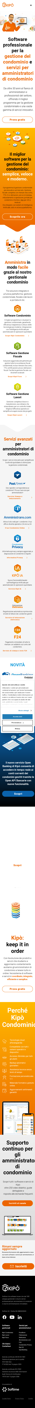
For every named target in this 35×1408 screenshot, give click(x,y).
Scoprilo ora (17, 216)
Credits (30, 1398)
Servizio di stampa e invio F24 (15, 651)
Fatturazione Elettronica (23, 1336)
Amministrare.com (25, 1340)
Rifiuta (17, 728)
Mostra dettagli (23, 710)
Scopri (18, 793)
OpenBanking (23, 1350)
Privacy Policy (19, 1398)
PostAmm (22, 1332)
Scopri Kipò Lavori (14, 415)
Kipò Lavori (5, 1335)
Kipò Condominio (7, 1332)
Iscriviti (21, 1266)
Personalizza (16, 722)
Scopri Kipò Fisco (15, 376)
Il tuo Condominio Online (15, 528)
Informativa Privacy (15, 558)
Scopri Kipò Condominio (14, 336)
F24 (20, 1342)
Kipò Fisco (5, 1337)
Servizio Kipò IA (14, 589)
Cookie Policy (6, 1398)
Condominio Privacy (25, 1345)
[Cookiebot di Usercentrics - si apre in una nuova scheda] (25, 678)
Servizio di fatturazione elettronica (15, 619)
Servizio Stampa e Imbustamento (15, 497)
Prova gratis (17, 119)
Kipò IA (21, 1347)
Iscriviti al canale (17, 1203)
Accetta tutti (17, 716)
